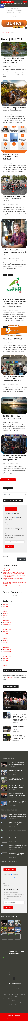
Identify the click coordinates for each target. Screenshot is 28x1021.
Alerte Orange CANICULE (12, 337)
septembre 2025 (7, 627)
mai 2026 (5, 609)
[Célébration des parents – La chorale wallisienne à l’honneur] (18, 937)
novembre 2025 (7, 623)
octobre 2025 (6, 625)
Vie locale (11, 220)
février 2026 (6, 616)
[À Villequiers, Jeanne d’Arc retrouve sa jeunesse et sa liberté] (4, 763)
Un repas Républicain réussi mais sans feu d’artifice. (13, 577)
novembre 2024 (7, 650)
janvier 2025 (6, 645)
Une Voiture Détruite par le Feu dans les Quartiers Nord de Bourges (14, 197)
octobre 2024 (6, 652)
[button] (2, 6)
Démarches (19, 8)
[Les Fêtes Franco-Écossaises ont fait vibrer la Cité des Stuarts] (4, 787)
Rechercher (5, 555)
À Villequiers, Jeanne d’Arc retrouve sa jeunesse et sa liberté (15, 568)
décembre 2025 (7, 621)
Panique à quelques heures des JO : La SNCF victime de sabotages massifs (14, 456)
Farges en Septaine (5, 726)
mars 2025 (5, 641)
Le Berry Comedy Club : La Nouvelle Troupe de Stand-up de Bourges (15, 250)
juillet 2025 (5, 632)
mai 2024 (5, 663)
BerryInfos (7, 65)
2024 (7, 31)
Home (2, 31)
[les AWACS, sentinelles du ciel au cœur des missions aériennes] (4, 937)
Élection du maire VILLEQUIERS (9, 3)
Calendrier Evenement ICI (14, 12)
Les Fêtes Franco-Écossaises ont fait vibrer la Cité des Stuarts (14, 581)
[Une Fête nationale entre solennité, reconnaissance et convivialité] (4, 794)
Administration (10, 8)
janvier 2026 (6, 618)
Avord (5, 273)
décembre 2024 (7, 648)
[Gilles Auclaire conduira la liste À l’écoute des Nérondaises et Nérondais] (4, 815)
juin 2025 (5, 634)
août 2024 (5, 657)
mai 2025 (5, 636)
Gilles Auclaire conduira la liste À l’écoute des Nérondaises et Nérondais (17, 814)
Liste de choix (8, 512)
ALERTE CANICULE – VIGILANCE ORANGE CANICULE (11, 155)
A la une (5, 127)
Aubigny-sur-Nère (6, 735)
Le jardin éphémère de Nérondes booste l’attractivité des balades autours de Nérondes (18, 845)
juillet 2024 (5, 659)
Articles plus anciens (9, 478)
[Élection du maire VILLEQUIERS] (4, 831)
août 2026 (5, 603)
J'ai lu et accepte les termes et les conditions (14, 522)
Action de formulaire (10, 515)
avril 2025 (5, 639)
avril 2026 (5, 612)
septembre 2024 (7, 654)
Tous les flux (9, 676)
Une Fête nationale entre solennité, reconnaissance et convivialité (12, 584)
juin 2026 (5, 607)
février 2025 (6, 643)
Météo (19, 10)
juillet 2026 (5, 605)
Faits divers (6, 43)
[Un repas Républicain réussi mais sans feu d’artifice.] (4, 779)
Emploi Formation (11, 10)
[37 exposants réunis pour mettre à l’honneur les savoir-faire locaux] (11, 937)
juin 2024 (5, 661)
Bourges (6, 220)
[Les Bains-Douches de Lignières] (4, 838)
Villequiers (13, 695)
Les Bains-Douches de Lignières (18, 836)
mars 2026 (5, 614)
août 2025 (5, 630)
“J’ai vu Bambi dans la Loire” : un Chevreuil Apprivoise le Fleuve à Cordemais (14, 59)
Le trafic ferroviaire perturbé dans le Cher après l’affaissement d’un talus (13, 377)
